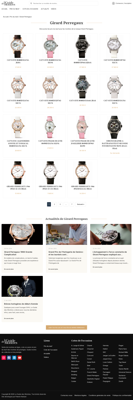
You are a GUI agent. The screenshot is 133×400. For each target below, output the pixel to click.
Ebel (88, 365)
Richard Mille (123, 352)
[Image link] (9, 341)
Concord (90, 355)
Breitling (74, 375)
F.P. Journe (91, 369)
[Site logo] (8, 3)
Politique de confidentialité (122, 395)
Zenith (121, 381)
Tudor (121, 365)
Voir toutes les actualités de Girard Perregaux (66, 327)
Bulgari (73, 378)
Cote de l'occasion (50, 350)
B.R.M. (73, 352)
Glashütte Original (93, 379)
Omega (105, 365)
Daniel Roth (91, 362)
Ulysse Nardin (124, 369)
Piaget (121, 346)
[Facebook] (9, 358)
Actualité (47, 354)
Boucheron (75, 368)
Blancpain (74, 365)
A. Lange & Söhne (77, 346)
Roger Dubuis (123, 355)
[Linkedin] (14, 358)
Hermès (106, 346)
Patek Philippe (108, 378)
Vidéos (46, 357)
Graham (90, 382)
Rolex (121, 359)
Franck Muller (92, 372)
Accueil (5, 17)
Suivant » (80, 204)
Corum (89, 359)
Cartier (73, 381)
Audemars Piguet (77, 349)
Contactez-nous (66, 395)
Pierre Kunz (123, 349)
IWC (104, 352)
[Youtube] (19, 358)
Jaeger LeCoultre (109, 355)
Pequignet (106, 381)
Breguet (74, 371)
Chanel (89, 346)
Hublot (105, 349)
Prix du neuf (14, 17)
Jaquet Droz (107, 359)
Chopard (90, 352)
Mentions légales (80, 395)
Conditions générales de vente (99, 395)
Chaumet (90, 349)
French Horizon (20, 397)
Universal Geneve (125, 372)
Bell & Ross (75, 361)
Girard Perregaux (93, 375)
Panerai (105, 369)
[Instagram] (4, 358)
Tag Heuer (122, 362)
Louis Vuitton (107, 362)
